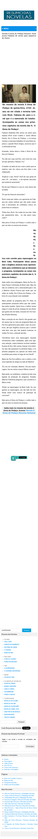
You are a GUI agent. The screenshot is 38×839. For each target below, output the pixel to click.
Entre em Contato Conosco (13, 778)
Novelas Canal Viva (11, 709)
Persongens (8, 761)
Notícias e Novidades (11, 769)
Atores (6, 759)
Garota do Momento (11, 644)
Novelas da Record (11, 706)
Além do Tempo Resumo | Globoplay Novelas (19, 793)
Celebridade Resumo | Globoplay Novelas (18, 797)
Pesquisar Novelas (10, 782)
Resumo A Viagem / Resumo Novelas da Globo (20, 799)
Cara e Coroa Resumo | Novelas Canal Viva (19, 828)
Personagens (9, 714)
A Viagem (7, 650)
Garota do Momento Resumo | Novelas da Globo (20, 814)
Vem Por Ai (8, 765)
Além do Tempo (9, 683)
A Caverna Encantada (12, 671)
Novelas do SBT (10, 703)
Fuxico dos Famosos (11, 767)
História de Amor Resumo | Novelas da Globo (19, 806)
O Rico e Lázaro (10, 659)
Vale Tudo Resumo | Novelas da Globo (17, 804)
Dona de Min (8, 652)
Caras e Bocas (9, 694)
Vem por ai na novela (12, 712)
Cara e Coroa (9, 689)
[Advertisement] (19, 60)
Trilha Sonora (9, 717)
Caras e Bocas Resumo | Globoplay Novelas (19, 795)
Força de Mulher (10, 662)
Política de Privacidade (11, 784)
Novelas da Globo (11, 701)
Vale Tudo (8, 641)
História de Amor (10, 647)
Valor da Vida (9, 677)
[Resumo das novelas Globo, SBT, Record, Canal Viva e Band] (19, 10)
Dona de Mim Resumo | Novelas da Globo (18, 802)
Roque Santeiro (10, 686)
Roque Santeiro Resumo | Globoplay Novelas (19, 812)
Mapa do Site (8, 780)
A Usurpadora (9, 668)
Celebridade (9, 692)
